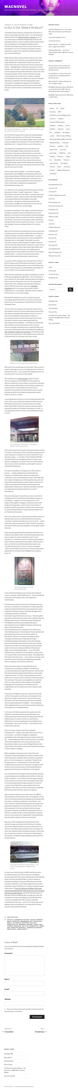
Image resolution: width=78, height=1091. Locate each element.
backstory (53, 112)
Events (51, 199)
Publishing (62, 153)
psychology (53, 153)
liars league (66, 132)
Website (8, 999)
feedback (52, 129)
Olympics (52, 146)
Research (17, 926)
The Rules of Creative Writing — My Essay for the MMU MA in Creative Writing (59, 318)
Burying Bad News (54, 184)
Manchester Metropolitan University (61, 139)
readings (52, 156)
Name (7, 979)
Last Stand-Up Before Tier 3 (57, 37)
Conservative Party (22, 919)
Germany (22, 924)
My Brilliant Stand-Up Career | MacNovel (61, 87)
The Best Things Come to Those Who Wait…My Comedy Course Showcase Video (60, 32)
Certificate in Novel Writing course (60, 115)
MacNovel (16, 7)
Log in (50, 267)
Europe (18, 923)
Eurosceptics (12, 924)
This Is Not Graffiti (54, 323)
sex (51, 160)
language (57, 132)
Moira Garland (53, 81)
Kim (40, 924)
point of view (53, 149)
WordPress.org (53, 278)
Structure (66, 160)
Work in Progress (54, 252)
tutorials (52, 170)
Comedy (51, 191)
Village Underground (63, 170)
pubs (69, 153)
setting (25, 926)
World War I (12, 929)
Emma (68, 125)
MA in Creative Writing (63, 136)
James (36, 924)
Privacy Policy (53, 312)
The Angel (52, 245)
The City (52, 167)
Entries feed (52, 271)
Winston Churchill (18, 927)
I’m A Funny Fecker (54, 41)
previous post (23, 379)
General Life (52, 213)
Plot (66, 146)
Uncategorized (53, 249)
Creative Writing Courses (56, 195)
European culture (29, 923)
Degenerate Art (27, 921)
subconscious (54, 163)
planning (60, 146)
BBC (59, 112)
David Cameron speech (27, 37)
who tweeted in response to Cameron (18, 332)
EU (14, 923)
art (57, 108)
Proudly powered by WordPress (23, 1086)
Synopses (52, 241)
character (53, 118)
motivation (65, 142)
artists (10, 919)
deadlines (52, 125)
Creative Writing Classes (57, 122)
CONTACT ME (53, 301)
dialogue (60, 125)
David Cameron (37, 919)
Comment (9, 953)
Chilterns (61, 118)
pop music (63, 149)
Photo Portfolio (53, 308)
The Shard (67, 167)
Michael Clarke (26, 25)
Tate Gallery (64, 163)
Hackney (30, 924)
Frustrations (12, 917)
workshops (53, 173)
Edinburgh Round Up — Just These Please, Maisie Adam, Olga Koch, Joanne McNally (61, 52)
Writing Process (53, 256)
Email (7, 989)
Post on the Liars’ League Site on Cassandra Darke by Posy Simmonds (59, 68)
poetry (51, 224)
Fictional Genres (53, 202)
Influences (52, 216)
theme (41, 926)
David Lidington (13, 921)
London (10, 926)
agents (52, 108)
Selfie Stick (53, 97)
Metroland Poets (55, 142)
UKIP (8, 927)
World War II (23, 929)
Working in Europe (34, 927)
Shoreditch (33, 926)
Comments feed (53, 274)
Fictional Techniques (55, 206)
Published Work (53, 227)
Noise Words (52, 305)
